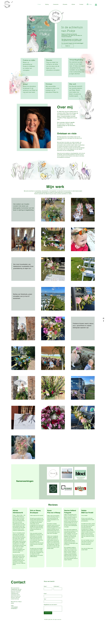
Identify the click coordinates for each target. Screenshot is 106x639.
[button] (96, 4)
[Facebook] (103, 321)
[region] (29, 67)
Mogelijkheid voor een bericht (50, 604)
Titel (45, 599)
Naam (45, 586)
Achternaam (56, 586)
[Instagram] (103, 318)
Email (45, 593)
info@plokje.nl (14, 608)
